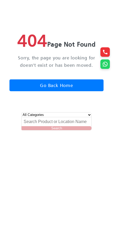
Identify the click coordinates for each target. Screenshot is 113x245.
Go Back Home (56, 85)
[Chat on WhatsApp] (105, 64)
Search (56, 128)
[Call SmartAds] (105, 52)
